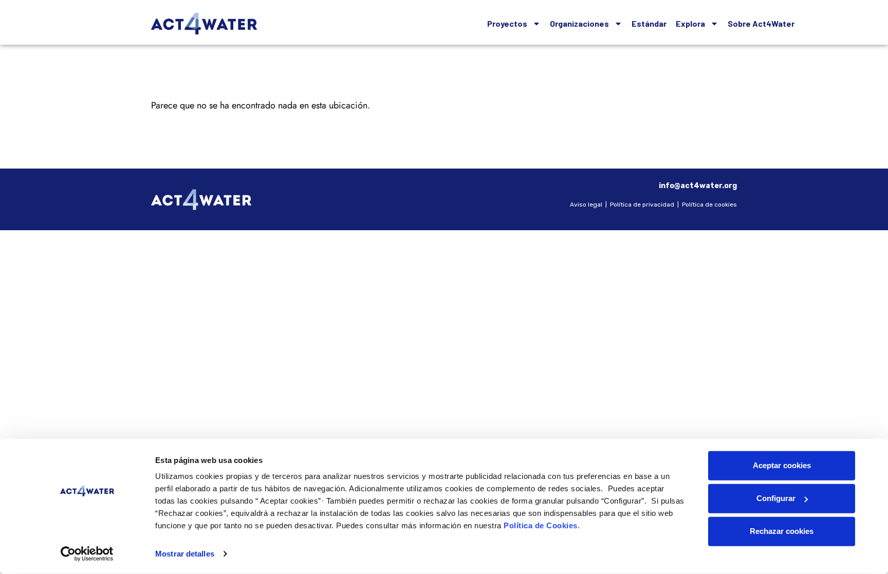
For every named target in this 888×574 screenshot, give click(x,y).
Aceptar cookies (782, 465)
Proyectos (507, 23)
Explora (690, 23)
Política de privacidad (642, 204)
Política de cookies (709, 204)
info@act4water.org (698, 185)
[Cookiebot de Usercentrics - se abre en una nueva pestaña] (87, 554)
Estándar (649, 23)
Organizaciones (579, 23)
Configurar (775, 498)
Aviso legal (586, 204)
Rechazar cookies (781, 531)
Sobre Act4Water (761, 23)
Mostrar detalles (184, 553)
